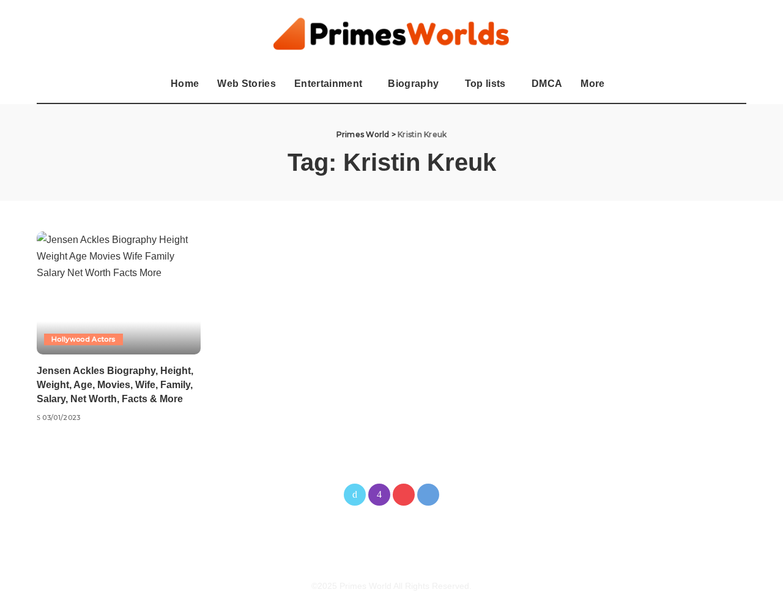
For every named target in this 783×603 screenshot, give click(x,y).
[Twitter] (355, 495)
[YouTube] (404, 495)
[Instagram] (379, 495)
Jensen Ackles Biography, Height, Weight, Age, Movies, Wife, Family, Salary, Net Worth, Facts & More (115, 384)
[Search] (738, 84)
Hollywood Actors (83, 339)
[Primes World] (391, 33)
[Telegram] (428, 495)
